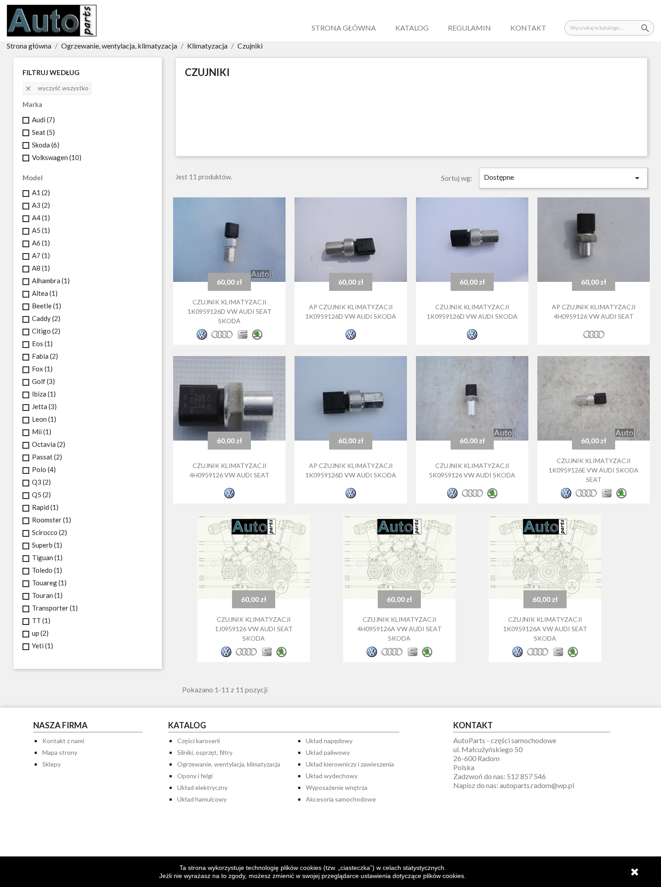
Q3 (41, 482)
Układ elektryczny (202, 787)
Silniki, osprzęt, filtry (204, 752)
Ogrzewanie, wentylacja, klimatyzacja (228, 764)
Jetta (44, 406)
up (40, 633)
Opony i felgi (195, 776)
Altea (45, 293)
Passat (47, 457)
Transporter (55, 608)
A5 (41, 230)
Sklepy (51, 764)
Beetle (46, 306)
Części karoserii (198, 740)
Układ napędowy (329, 740)
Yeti (42, 646)
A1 (41, 192)
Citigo (46, 331)
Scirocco (49, 532)
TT (41, 620)
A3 (41, 205)
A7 (41, 255)
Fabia (45, 356)
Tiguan (47, 557)
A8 (41, 268)
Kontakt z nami (63, 740)
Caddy (46, 318)
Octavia (48, 444)
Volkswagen (56, 157)
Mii (41, 432)
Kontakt (528, 27)
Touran (47, 595)
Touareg (49, 583)
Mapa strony (59, 752)
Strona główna (344, 27)
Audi (43, 120)
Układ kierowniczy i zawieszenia (350, 764)
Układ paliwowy (328, 752)
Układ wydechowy (331, 776)
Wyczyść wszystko (57, 88)
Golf (43, 381)
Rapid (45, 507)
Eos (42, 343)
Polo (44, 469)
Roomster (51, 520)
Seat (43, 132)
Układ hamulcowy (202, 799)
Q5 (41, 494)
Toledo (47, 570)
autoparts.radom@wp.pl (537, 785)
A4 (41, 218)
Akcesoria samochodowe (341, 799)
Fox (42, 369)
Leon (44, 419)
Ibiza (44, 394)
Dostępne (563, 178)
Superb (47, 545)
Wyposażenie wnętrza (336, 787)
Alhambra (51, 280)
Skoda (45, 145)
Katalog (412, 27)
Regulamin (469, 27)
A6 (41, 243)
